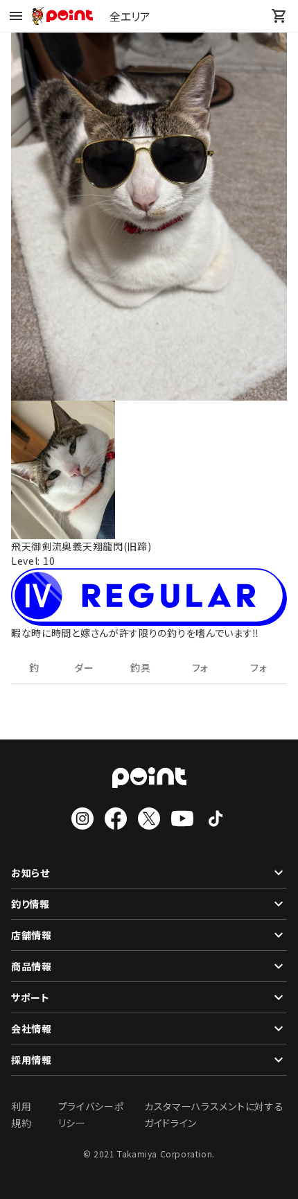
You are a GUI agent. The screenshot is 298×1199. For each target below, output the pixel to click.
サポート (30, 997)
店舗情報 (31, 935)
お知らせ (30, 872)
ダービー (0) (84, 672)
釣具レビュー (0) (140, 672)
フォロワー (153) (200, 672)
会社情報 (31, 1028)
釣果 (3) (35, 672)
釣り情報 (30, 904)
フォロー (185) (260, 672)
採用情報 (31, 1060)
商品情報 (31, 966)
